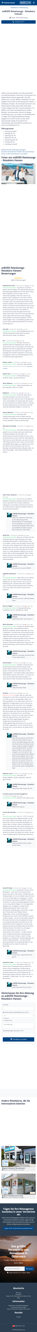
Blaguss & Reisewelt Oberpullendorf (13, 1168)
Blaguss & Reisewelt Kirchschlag (12, 1196)
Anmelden (18, 1294)
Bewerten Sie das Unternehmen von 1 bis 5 (16, 1012)
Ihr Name (5, 1005)
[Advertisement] (18, 44)
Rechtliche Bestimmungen (18, 1307)
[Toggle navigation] (34, 2)
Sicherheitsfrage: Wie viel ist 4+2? (13, 1031)
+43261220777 (19, 22)
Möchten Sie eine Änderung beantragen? (13, 150)
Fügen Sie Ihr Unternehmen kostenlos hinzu (18, 1228)
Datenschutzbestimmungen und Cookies (18, 1309)
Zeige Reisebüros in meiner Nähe (19, 1273)
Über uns (18, 1292)
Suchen (30, 1269)
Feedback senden (19, 1039)
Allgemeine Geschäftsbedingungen (18, 1305)
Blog (18, 1298)
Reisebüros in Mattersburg (19, 8)
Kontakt (18, 1317)
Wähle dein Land (20, 1326)
